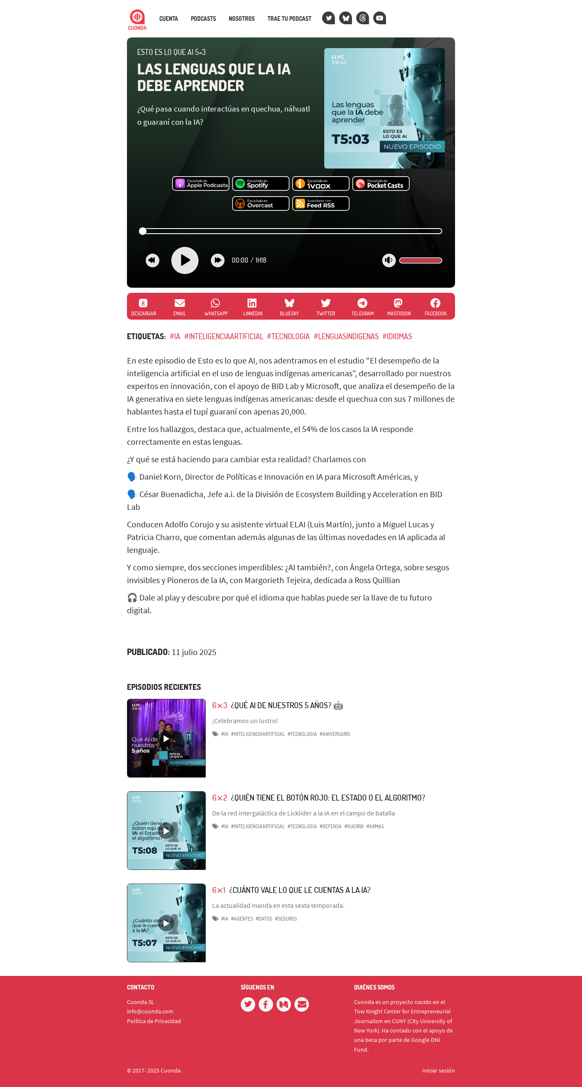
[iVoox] (321, 184)
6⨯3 (219, 705)
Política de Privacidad (154, 1021)
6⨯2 (219, 797)
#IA (175, 336)
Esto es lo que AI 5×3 (171, 52)
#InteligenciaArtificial (223, 336)
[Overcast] (261, 204)
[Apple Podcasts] (201, 184)
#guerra (354, 826)
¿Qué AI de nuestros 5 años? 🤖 (287, 705)
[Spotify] (261, 184)
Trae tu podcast (289, 18)
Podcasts (203, 18)
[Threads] (362, 17)
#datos (264, 918)
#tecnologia (288, 336)
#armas (375, 826)
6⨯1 (218, 889)
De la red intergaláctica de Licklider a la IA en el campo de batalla (303, 813)
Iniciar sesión (438, 1070)
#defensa (331, 826)
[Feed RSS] (321, 204)
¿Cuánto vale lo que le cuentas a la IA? (300, 889)
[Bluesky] (345, 17)
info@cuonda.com (150, 1011)
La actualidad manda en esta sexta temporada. (278, 905)
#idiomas (397, 336)
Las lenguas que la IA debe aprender (214, 77)
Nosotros (242, 18)
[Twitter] (328, 17)
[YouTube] (379, 17)
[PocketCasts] (381, 184)
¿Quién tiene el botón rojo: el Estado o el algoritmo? (328, 797)
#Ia (224, 918)
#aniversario (335, 734)
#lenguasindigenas (346, 336)
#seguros (286, 918)
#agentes (242, 918)
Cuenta (168, 18)
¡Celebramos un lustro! (245, 720)
